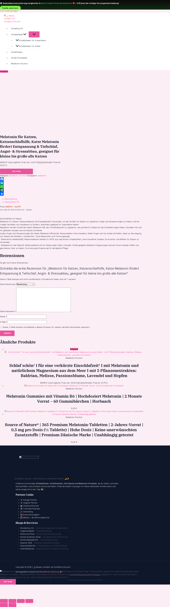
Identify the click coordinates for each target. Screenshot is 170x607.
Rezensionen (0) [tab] (12, 202)
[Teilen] (33, 194)
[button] (24, 34)
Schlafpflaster (17, 34)
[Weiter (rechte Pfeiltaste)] (12, 605)
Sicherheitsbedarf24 (29, 540)
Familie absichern (10, 8)
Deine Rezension (8, 311)
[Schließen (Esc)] (29, 601)
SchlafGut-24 (17, 28)
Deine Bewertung (8, 284)
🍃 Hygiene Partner (29, 503)
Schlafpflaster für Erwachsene (32, 40)
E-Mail (3, 322)
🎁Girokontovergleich (29, 514)
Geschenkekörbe (27, 546)
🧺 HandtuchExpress (29, 506)
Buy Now (16, 171)
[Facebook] (33, 179)
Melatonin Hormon (19, 63)
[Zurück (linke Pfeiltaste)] (4, 605)
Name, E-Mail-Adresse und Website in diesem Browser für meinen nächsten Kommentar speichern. (46, 327)
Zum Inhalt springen (9, 11)
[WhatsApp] (33, 186)
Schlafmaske (16, 52)
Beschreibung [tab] (11, 199)
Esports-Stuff (26, 543)
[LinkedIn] (33, 183)
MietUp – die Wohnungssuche (36, 517)
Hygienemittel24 (27, 531)
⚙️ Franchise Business (30, 508)
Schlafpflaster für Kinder (30, 46)
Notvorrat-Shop (27, 534)
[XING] (33, 190)
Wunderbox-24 (27, 528)
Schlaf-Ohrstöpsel (19, 58)
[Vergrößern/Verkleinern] (4, 601)
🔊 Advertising (26, 511)
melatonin (42, 175)
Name (3, 316)
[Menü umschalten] (34, 34)
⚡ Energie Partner (28, 500)
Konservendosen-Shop (30, 537)
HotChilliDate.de (27, 549)
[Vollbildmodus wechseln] (12, 601)
